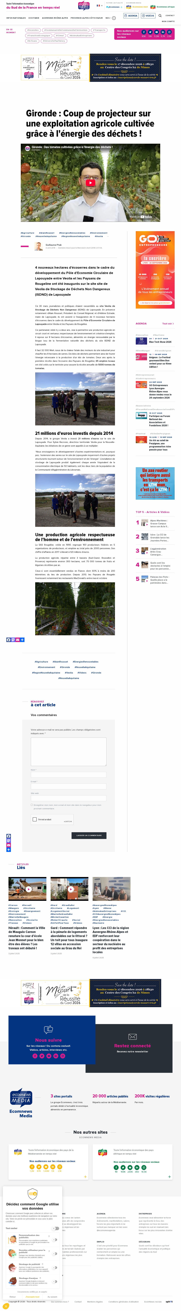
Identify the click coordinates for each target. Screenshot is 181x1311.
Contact (78, 1302)
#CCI (123, 911)
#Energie (107, 917)
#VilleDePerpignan (160, 434)
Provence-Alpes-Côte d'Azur (87, 18)
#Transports (99, 30)
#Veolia (99, 236)
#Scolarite (32, 920)
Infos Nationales (16, 18)
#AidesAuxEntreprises (81, 36)
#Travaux (13, 923)
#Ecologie (13, 911)
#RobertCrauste (59, 920)
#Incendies (32, 30)
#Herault (27, 905)
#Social (76, 920)
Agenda (132, 16)
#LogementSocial (60, 911)
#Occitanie (29, 908)
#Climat (60, 36)
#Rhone (107, 908)
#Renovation (15, 920)
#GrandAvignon (163, 351)
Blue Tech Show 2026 (160, 341)
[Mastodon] (13, 640)
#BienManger (143, 351)
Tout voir (167, 324)
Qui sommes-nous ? (60, 1302)
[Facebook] (8, 640)
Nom (33, 770)
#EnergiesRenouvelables (72, 233)
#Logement (73, 908)
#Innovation (142, 335)
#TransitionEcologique (38, 36)
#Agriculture (28, 233)
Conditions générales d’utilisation (123, 1302)
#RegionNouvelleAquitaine (76, 236)
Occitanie (33, 18)
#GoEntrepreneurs (146, 379)
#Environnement (98, 233)
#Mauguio (13, 908)
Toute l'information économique (33, 6)
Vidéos (150, 16)
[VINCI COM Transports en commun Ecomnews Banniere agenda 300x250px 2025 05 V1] (155, 483)
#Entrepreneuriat (145, 375)
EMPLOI (100, 1242)
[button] (114, 18)
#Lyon (96, 908)
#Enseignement (32, 911)
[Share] (22, 640)
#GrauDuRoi (68, 905)
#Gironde (26, 236)
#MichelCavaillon (60, 917)
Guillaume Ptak (54, 245)
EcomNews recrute (153, 1302)
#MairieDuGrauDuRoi (62, 914)
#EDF (95, 917)
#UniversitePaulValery (54, 41)
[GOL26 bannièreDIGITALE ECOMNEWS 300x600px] (155, 270)
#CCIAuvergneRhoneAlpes (106, 914)
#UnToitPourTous (60, 923)
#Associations (143, 406)
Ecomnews (113, 7)
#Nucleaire (98, 923)
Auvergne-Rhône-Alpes (55, 18)
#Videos (82, 673)
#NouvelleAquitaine (46, 236)
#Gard (54, 905)
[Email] (17, 640)
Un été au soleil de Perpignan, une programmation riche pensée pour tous (160, 445)
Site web (35, 793)
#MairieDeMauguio (18, 917)
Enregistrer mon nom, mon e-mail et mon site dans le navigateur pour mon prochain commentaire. (67, 807)
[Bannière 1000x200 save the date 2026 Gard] (90, 68)
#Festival (141, 434)
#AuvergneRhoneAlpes (105, 905)
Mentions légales (95, 1302)
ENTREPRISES (145, 1214)
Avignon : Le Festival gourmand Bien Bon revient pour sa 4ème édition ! (160, 362)
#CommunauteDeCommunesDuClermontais (65, 30)
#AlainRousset (46, 233)
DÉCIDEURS (144, 1242)
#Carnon (13, 905)
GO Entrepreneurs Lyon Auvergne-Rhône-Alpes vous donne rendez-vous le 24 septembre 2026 (160, 391)
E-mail (34, 782)
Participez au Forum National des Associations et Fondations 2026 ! (159, 421)
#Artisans (32, 41)
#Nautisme (158, 335)
